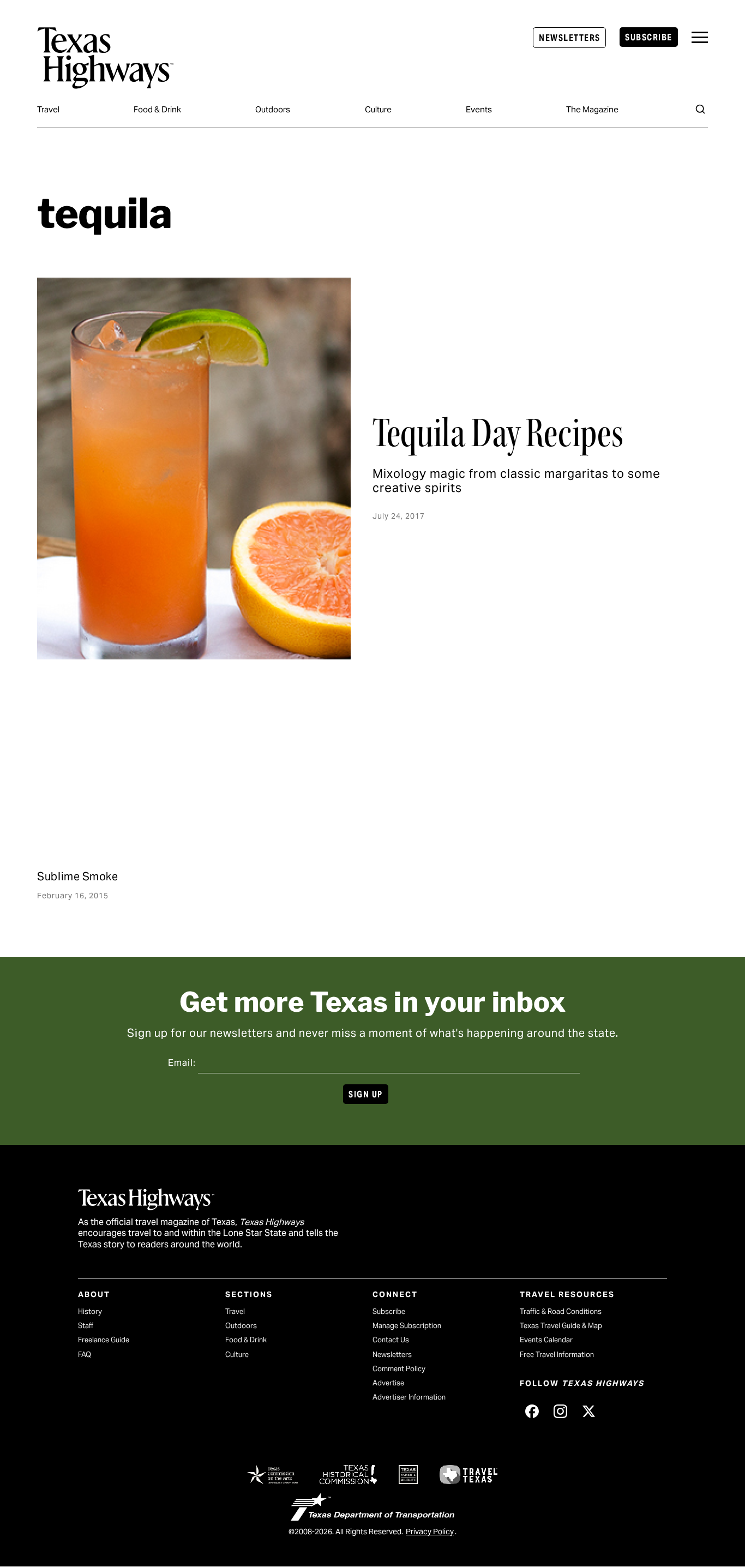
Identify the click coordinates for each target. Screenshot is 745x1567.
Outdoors (272, 109)
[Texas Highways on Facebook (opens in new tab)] (532, 1411)
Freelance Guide (103, 1339)
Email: (182, 1062)
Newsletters (569, 38)
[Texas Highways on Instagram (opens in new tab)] (560, 1411)
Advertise (388, 1383)
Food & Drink (157, 109)
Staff (85, 1325)
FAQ (84, 1354)
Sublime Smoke (77, 876)
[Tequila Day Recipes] (194, 468)
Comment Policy (398, 1368)
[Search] (700, 109)
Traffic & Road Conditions (561, 1311)
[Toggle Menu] (700, 37)
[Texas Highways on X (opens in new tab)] (588, 1411)
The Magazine (592, 109)
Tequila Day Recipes (497, 433)
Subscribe (648, 37)
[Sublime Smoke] (144, 782)
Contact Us (390, 1339)
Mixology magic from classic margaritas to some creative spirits (516, 480)
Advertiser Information (409, 1397)
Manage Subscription (406, 1325)
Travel (48, 109)
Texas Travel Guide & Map (561, 1325)
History (90, 1311)
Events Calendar (546, 1339)
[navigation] (700, 37)
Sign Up (365, 1094)
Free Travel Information (557, 1354)
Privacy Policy (430, 1531)
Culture (378, 109)
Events (479, 109)
